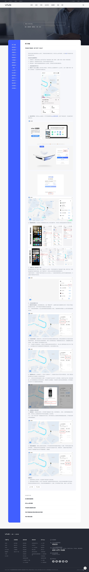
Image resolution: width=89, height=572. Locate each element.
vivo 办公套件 (25, 562)
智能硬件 (6, 551)
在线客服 (54, 539)
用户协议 (26, 569)
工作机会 (42, 545)
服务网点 (33, 26)
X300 (40, 26)
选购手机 (15, 545)
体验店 (16, 1)
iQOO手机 (7, 549)
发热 (26, 26)
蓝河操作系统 (43, 558)
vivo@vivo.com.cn (56, 554)
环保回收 (24, 553)
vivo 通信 (43, 560)
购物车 (78, 1)
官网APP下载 (16, 551)
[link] (8, 4)
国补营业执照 (34, 551)
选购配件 (15, 547)
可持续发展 (43, 551)
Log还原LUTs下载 (26, 560)
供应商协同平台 (35, 543)
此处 (66, 53)
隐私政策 (23, 569)
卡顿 (37, 26)
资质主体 (30, 569)
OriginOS (10, 1)
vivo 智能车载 (43, 562)
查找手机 (24, 547)
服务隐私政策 (25, 558)
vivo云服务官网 (54, 116)
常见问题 (24, 549)
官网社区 (20, 1)
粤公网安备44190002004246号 (52, 569)
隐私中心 (42, 549)
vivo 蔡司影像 (43, 553)
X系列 (6, 543)
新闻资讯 (42, 547)
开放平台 (33, 545)
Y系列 (6, 547)
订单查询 (15, 549)
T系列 (6, 553)
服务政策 (29, 26)
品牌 (5, 1)
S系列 (6, 545)
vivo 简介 (43, 543)
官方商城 (15, 543)
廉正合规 (33, 549)
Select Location (79, 569)
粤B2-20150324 (35, 569)
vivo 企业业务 (34, 547)
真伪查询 (24, 543)
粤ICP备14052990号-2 (42, 569)
